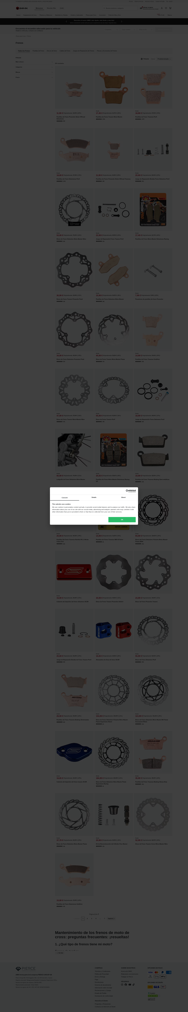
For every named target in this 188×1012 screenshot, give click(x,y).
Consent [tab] (65, 497)
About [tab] (123, 497)
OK (122, 519)
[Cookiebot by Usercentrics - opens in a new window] (127, 490)
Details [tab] (94, 497)
